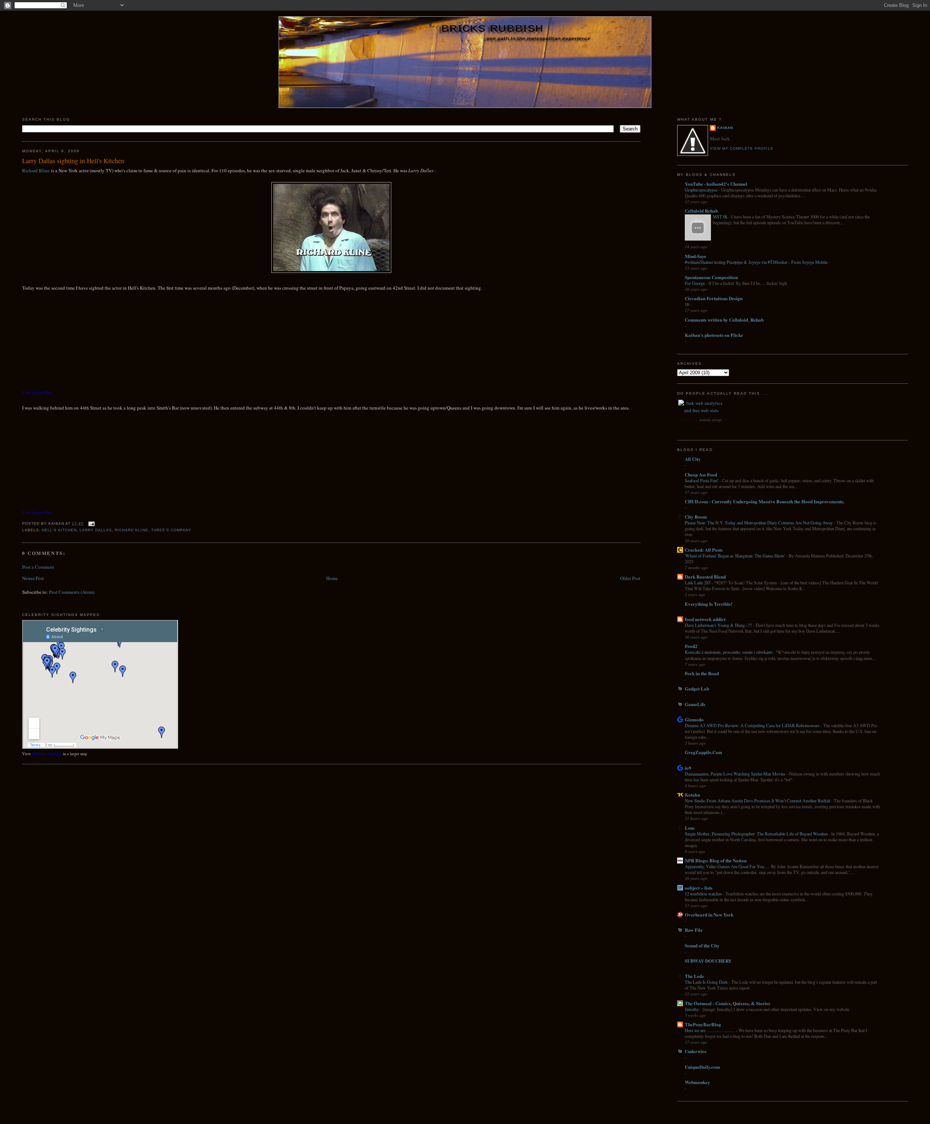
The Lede (694, 975)
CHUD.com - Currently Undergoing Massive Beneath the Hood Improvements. (764, 501)
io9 (688, 767)
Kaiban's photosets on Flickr (714, 334)
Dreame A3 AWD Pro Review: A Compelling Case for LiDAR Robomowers (753, 725)
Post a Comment (38, 567)
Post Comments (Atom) (71, 592)
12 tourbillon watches (704, 894)
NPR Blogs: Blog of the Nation (716, 860)
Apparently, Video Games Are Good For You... (726, 866)
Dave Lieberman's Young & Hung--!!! (719, 625)
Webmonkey (697, 1082)
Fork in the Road (702, 673)
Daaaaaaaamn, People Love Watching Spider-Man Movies (736, 774)
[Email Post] (90, 523)
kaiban (725, 128)
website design (710, 420)
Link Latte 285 (698, 582)
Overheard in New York (709, 914)
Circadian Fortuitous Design (714, 298)
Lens (690, 827)
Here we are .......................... (710, 1030)
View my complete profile (741, 148)
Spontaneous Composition (711, 277)
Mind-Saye (695, 256)
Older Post (630, 578)
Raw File (694, 929)
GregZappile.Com (703, 752)
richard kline (131, 530)
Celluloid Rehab (701, 210)
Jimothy (692, 1009)
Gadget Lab (697, 688)
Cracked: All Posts (704, 549)
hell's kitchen (59, 530)
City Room (696, 516)
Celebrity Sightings (47, 753)
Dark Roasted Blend (705, 576)
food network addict (705, 619)
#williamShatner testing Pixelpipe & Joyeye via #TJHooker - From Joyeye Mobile (757, 262)
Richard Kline (36, 170)
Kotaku (692, 794)
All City (693, 458)
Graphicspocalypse (702, 190)
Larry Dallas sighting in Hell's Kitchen (73, 160)
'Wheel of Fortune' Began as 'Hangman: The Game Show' (735, 556)
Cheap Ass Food (701, 474)
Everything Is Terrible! (708, 603)
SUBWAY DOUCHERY (708, 960)
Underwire (696, 1051)
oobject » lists (698, 887)
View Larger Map (36, 392)
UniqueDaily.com (702, 1066)
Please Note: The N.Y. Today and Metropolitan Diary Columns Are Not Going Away (759, 522)
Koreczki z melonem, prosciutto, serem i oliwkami (729, 652)
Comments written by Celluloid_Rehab (724, 319)
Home (332, 578)
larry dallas (96, 530)
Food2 (691, 645)
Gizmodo (694, 719)
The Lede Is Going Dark (707, 982)
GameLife (695, 704)
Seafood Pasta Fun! (702, 480)
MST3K (721, 216)
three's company (171, 530)
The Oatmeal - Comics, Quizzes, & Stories (727, 1003)
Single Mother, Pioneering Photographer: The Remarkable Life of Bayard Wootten (757, 834)
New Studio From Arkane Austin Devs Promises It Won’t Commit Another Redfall (758, 800)
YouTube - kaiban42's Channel (716, 183)
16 (687, 304)
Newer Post (33, 578)
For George (695, 283)
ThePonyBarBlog (703, 1024)
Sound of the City (702, 945)
